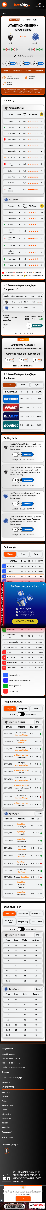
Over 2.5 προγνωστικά (11, 1059)
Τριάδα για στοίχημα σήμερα (13, 1067)
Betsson (5, 1123)
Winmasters (6, 1119)
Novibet (5, 1097)
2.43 (32, 399)
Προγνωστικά (7, 1049)
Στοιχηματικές (8, 1087)
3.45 (21, 407)
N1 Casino (6, 1127)
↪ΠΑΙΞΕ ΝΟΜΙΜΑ (25, 621)
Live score (6, 1082)
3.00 (27, 416)
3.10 (27, 407)
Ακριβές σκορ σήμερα (11, 1063)
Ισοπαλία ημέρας (8, 1054)
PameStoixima (7, 1105)
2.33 (32, 416)
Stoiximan (6, 1092)
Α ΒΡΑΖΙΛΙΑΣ (10, 13)
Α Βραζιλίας (15, 20)
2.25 (32, 425)
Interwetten (6, 1114)
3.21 (27, 399)
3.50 (21, 416)
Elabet (4, 1101)
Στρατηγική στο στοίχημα (12, 1078)
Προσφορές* (7, 1132)
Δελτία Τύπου (7, 1138)
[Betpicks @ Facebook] (6, 1151)
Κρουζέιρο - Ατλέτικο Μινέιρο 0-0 (20, 89)
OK (23, 1199)
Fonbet (4, 1110)
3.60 (21, 399)
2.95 (27, 425)
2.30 (32, 407)
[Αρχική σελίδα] (4, 13)
